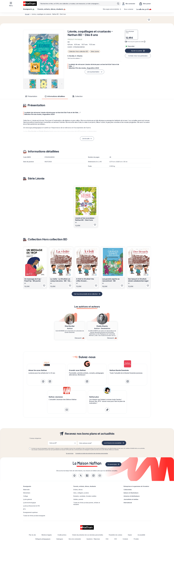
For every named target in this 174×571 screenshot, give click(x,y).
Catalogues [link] (59, 539)
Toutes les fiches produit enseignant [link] (34, 515)
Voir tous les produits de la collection (86, 294)
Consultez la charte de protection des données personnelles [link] (91, 453)
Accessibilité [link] (141, 535)
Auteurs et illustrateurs (131, 493)
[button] (43, 54)
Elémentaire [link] (26, 493)
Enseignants (27, 486)
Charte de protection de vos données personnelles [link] (87, 535)
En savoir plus (69, 453)
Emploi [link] (130, 535)
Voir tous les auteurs (74, 58)
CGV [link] (115, 539)
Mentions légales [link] (47, 535)
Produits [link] (136, 539)
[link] (43, 381)
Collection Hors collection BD (78, 51)
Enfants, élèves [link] (78, 489)
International (128, 502)
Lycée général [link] (27, 499)
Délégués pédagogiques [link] (42, 539)
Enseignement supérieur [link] (30, 512)
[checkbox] (30, 448)
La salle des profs (142, 9)
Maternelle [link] (26, 489)
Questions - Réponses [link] (93, 539)
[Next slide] (62, 84)
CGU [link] (107, 539)
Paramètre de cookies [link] (115, 535)
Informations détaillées (56, 96)
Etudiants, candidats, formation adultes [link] (84, 496)
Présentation (32, 96)
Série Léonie (95, 51)
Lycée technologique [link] (29, 502)
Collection (79, 96)
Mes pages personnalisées (111, 9)
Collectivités (128, 489)
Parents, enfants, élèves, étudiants (84, 486)
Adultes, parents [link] (78, 499)
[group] (32, 83)
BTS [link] (24, 509)
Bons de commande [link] (75, 539)
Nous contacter (128, 9)
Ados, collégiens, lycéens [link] (81, 493)
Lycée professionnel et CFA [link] (31, 506)
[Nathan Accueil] (30, 3)
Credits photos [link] (62, 535)
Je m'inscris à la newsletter (113, 443)
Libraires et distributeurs (132, 496)
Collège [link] (25, 496)
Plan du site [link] (32, 535)
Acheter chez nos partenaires (138, 56)
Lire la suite (86, 138)
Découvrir (78, 338)
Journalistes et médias (131, 499)
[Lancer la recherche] (118, 4)
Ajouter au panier (136, 51)
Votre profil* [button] (53, 443)
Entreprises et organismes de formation (136, 486)
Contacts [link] (125, 539)
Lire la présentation (93, 72)
